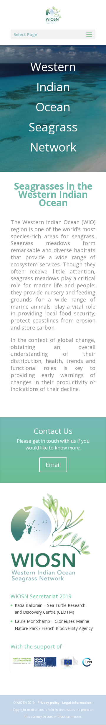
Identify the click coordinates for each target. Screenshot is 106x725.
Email (53, 465)
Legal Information (77, 702)
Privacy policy (48, 702)
